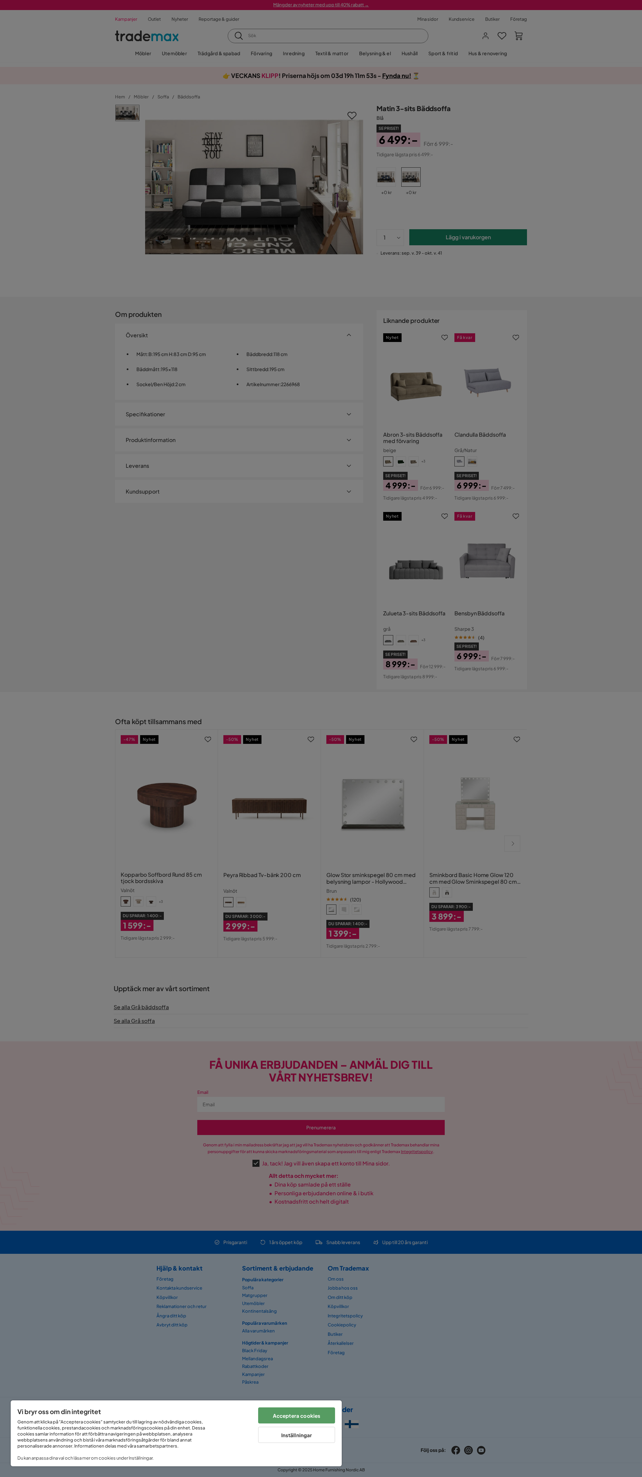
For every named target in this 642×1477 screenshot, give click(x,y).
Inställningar (296, 1435)
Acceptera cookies (297, 1415)
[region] (176, 1433)
